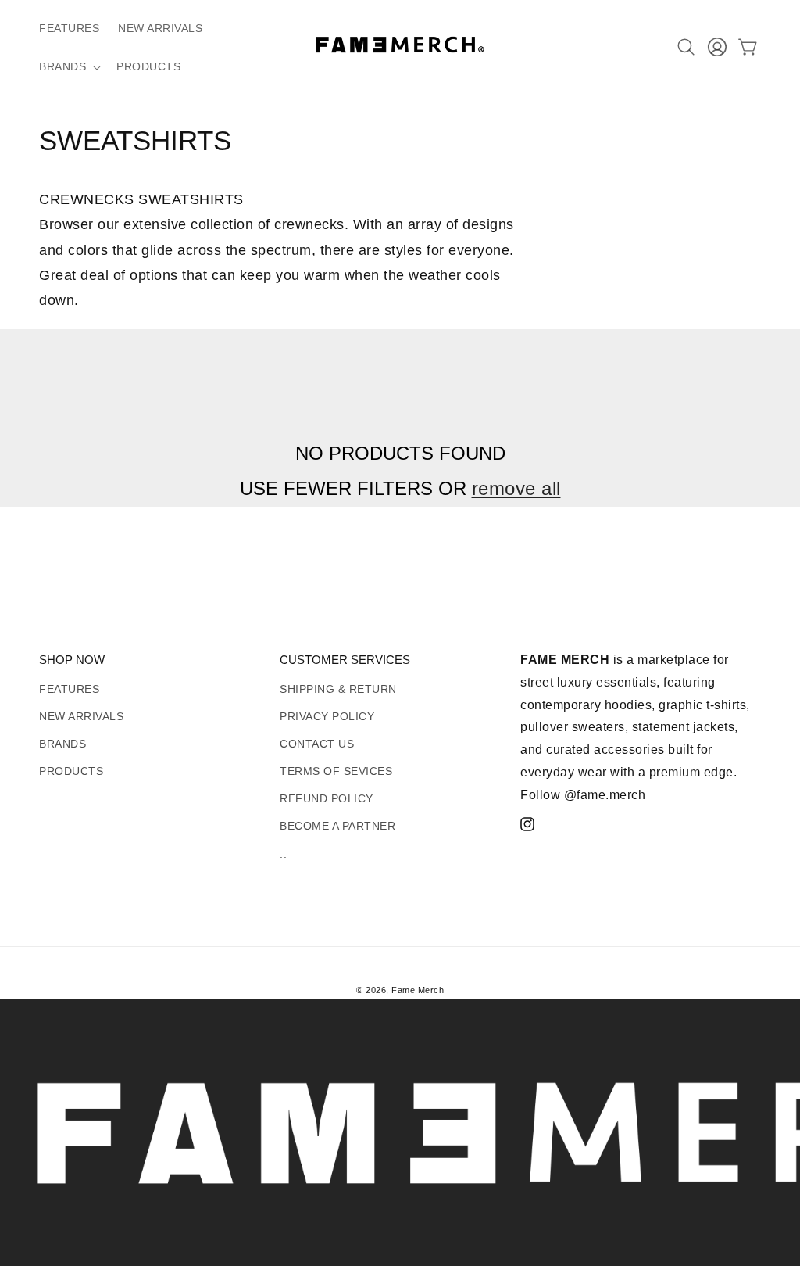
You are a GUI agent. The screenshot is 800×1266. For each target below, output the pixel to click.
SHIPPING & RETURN (338, 689)
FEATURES (69, 689)
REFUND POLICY (326, 798)
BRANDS (62, 743)
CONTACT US (317, 743)
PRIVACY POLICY (327, 716)
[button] (68, 67)
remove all (516, 488)
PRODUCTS (71, 771)
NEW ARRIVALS (81, 716)
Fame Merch (417, 990)
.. (283, 854)
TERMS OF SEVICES (336, 771)
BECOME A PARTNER (337, 825)
